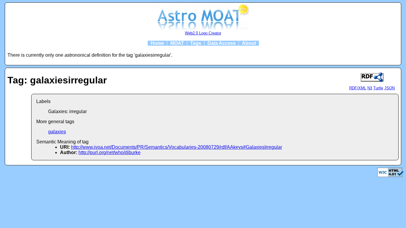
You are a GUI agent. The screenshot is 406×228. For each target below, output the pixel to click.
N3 (369, 88)
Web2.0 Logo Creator (203, 33)
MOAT (177, 43)
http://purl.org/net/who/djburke (109, 152)
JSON (389, 88)
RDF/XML (357, 88)
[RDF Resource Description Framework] (390, 175)
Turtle (378, 88)
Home (157, 43)
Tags (195, 43)
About (249, 43)
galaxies (57, 131)
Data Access (221, 43)
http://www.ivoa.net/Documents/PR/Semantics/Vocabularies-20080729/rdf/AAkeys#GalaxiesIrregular (176, 147)
